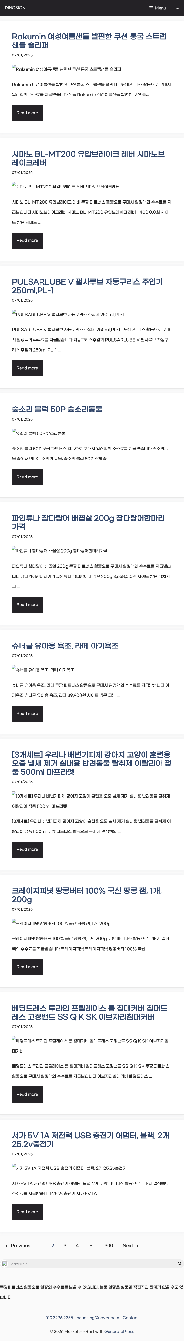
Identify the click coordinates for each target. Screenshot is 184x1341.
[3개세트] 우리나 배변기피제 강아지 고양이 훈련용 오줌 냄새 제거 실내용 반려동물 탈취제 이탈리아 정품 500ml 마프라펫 (91, 763)
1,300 (107, 1245)
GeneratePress (119, 1332)
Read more (27, 113)
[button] (177, 8)
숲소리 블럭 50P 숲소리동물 (57, 409)
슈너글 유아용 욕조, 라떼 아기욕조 (65, 646)
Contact (131, 1318)
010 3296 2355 (59, 1318)
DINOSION (15, 8)
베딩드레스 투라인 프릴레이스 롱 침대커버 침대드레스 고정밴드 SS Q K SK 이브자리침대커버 (89, 1012)
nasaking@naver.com (98, 1318)
